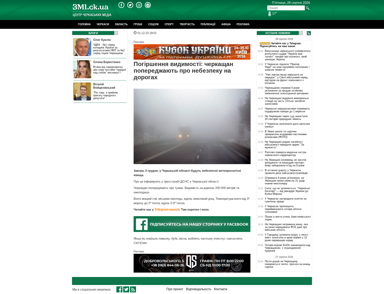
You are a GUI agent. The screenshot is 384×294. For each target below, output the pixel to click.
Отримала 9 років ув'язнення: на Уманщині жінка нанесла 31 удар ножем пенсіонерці (285, 181)
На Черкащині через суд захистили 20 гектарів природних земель (286, 117)
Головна (84, 24)
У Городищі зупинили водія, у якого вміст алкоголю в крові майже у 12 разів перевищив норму (286, 237)
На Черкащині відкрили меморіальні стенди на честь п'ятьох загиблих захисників (287, 101)
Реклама (243, 24)
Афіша (226, 24)
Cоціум (153, 24)
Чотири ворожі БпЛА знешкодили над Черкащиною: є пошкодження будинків (287, 248)
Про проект (174, 289)
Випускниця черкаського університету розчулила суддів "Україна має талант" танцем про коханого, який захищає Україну (288, 55)
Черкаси (103, 24)
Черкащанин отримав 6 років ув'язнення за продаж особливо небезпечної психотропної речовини (286, 90)
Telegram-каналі (166, 209)
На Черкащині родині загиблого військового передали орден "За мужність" (284, 144)
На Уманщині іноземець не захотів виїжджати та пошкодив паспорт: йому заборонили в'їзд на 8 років (285, 163)
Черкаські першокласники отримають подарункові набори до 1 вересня (287, 110)
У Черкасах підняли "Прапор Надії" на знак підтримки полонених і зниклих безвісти (287, 67)
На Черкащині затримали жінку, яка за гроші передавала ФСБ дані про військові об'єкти (286, 227)
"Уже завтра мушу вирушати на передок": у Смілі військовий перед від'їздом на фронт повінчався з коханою (286, 78)
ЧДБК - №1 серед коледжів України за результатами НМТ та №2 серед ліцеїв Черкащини (109, 49)
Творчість (187, 24)
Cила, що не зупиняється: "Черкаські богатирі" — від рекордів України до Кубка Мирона (287, 191)
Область (121, 24)
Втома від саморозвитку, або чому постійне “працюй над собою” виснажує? (109, 70)
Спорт (169, 24)
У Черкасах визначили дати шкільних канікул (287, 125)
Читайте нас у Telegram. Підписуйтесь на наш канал (281, 45)
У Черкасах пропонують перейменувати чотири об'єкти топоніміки (283, 209)
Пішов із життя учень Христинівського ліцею (288, 218)
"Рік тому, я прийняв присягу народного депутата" (105, 95)
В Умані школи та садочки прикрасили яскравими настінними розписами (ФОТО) (286, 134)
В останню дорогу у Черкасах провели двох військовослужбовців (286, 172)
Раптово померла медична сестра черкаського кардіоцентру (285, 154)
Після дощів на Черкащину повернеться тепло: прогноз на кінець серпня (287, 264)
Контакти (220, 289)
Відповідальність (198, 289)
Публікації (208, 24)
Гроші (138, 24)
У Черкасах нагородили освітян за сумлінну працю (285, 200)
